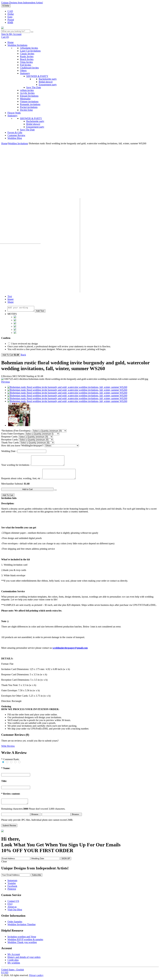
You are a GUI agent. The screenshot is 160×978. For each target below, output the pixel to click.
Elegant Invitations (29, 96)
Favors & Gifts (15, 132)
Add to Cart (27, 489)
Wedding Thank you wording (22, 942)
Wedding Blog (15, 138)
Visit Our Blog (15, 909)
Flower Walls (14, 112)
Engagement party (48, 84)
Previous (5, 381)
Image (11, 299)
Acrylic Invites (27, 93)
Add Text (40, 311)
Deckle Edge (26, 110)
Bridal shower (46, 81)
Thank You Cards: (10, 442)
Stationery (25, 73)
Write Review (8, 746)
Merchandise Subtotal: (12, 483)
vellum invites (27, 90)
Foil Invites (25, 65)
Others (23, 70)
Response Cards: (9, 436)
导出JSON (32, 354)
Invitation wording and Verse (22, 936)
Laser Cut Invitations (30, 50)
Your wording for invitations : (15, 465)
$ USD (4, 972)
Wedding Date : (9, 451)
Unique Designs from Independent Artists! (22, 2)
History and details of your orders (24, 957)
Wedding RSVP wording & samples (25, 939)
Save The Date (33, 87)
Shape (11, 302)
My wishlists (14, 962)
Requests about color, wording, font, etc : (21, 478)
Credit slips (13, 960)
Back (23, 354)
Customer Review (16, 135)
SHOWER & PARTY (37, 76)
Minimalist (25, 98)
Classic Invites (27, 53)
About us (12, 906)
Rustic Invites (26, 56)
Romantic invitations (30, 104)
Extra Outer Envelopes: (12, 433)
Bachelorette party (48, 79)
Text (10, 296)
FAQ (10, 904)
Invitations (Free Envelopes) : (16, 430)
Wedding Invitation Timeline (22, 924)
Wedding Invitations (17, 45)
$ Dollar (5, 6)
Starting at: (31, 376)
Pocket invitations (29, 107)
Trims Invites (26, 62)
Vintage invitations (29, 101)
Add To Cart (10, 355)
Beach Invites (26, 59)
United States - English (12, 969)
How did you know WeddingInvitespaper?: (22, 445)
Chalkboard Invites (29, 67)
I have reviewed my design (24, 343)
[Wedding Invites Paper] (2, 28)
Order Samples (15, 921)
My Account (14, 954)
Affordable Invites (29, 48)
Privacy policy (36, 975)
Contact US (13, 901)
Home (11, 42)
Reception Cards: (9, 439)
